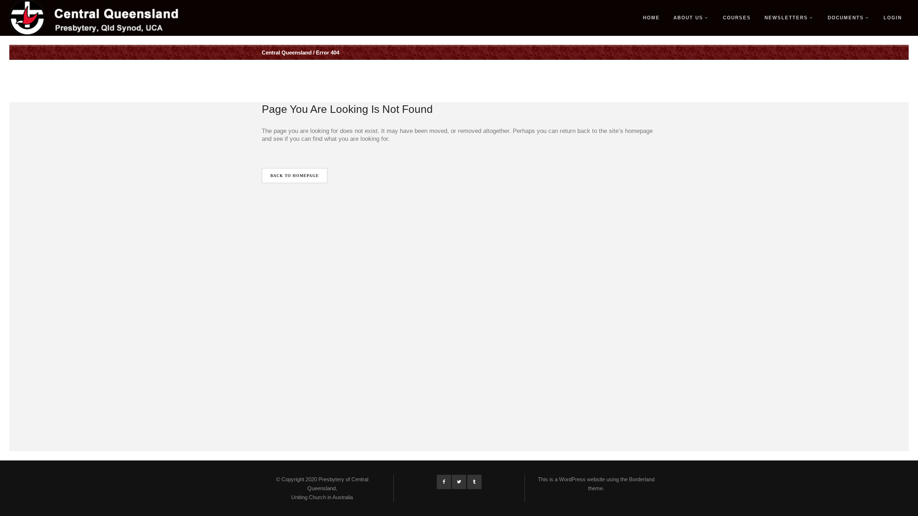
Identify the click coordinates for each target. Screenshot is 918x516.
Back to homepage (294, 175)
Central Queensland (287, 52)
